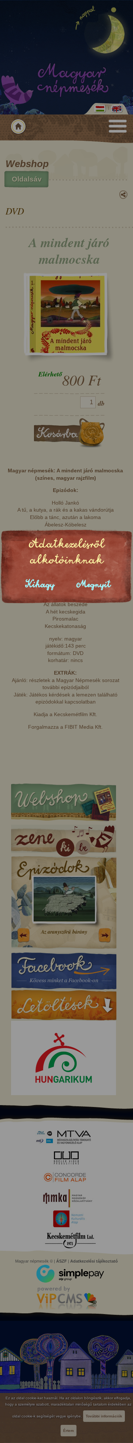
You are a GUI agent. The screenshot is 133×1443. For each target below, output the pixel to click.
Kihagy (39, 584)
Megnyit (93, 584)
